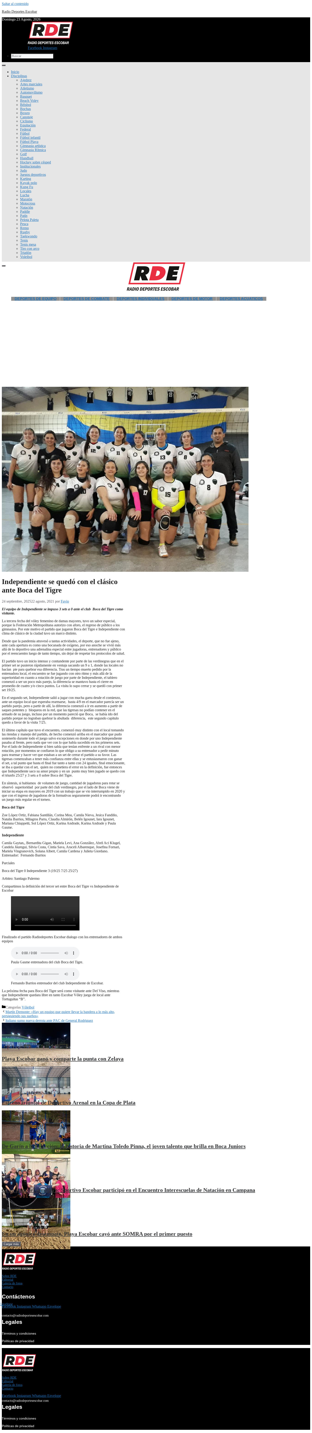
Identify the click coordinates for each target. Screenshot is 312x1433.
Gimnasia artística (33, 146)
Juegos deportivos (33, 174)
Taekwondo (28, 236)
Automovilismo (31, 92)
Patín (23, 216)
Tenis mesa (28, 244)
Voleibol (26, 257)
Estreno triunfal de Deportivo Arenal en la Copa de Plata (68, 1103)
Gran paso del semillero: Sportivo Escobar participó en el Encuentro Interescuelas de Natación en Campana (128, 1190)
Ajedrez (26, 80)
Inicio (15, 72)
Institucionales (30, 166)
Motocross (27, 203)
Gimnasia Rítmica (33, 150)
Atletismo (27, 88)
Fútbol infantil (30, 138)
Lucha (24, 195)
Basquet (26, 96)
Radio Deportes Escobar (19, 11)
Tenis (24, 240)
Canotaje (26, 117)
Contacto (7, 1287)
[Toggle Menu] (3, 65)
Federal (25, 129)
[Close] (3, 265)
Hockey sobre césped (35, 162)
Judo (23, 170)
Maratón (26, 199)
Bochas (25, 109)
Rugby (25, 232)
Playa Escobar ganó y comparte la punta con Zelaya (63, 1059)
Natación (26, 207)
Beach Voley (29, 101)
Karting (25, 179)
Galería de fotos (12, 1283)
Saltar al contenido (15, 4)
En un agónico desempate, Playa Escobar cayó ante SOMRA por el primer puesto (97, 1234)
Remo (24, 228)
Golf (23, 154)
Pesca (24, 224)
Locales (25, 191)
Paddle (25, 211)
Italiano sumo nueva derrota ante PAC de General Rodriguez (49, 1020)
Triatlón (25, 253)
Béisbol (25, 105)
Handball (26, 158)
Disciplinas (19, 76)
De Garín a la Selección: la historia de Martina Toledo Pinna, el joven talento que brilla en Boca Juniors (124, 1146)
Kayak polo (28, 183)
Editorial (7, 1279)
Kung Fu (26, 187)
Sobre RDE (9, 1276)
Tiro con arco (29, 248)
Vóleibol (28, 1007)
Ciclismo (26, 121)
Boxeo (25, 113)
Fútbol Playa (29, 142)
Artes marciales (31, 84)
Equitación (28, 125)
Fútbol (24, 133)
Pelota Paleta (29, 220)
